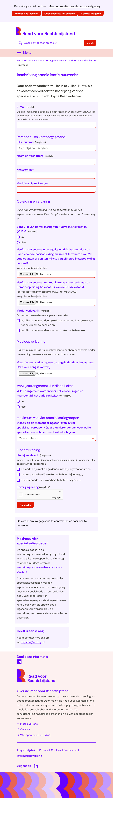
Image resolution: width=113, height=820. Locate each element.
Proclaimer (70, 750)
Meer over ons (29, 724)
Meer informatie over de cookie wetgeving (74, 6)
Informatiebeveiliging (29, 756)
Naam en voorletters (35, 156)
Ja (22, 237)
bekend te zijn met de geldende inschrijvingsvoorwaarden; (56, 469)
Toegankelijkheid (26, 750)
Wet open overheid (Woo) (35, 735)
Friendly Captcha (56, 498)
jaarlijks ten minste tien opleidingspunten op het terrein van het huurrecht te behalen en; (57, 323)
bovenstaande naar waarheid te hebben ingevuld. (51, 480)
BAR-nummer (31, 142)
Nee (23, 242)
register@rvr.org (31, 642)
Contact (25, 729)
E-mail (26, 107)
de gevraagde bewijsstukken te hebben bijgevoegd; (52, 474)
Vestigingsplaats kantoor (32, 183)
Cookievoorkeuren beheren (59, 13)
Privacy (43, 750)
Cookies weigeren (91, 13)
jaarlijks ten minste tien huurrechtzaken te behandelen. (54, 330)
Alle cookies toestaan (26, 13)
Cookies (56, 750)
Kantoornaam (25, 169)
